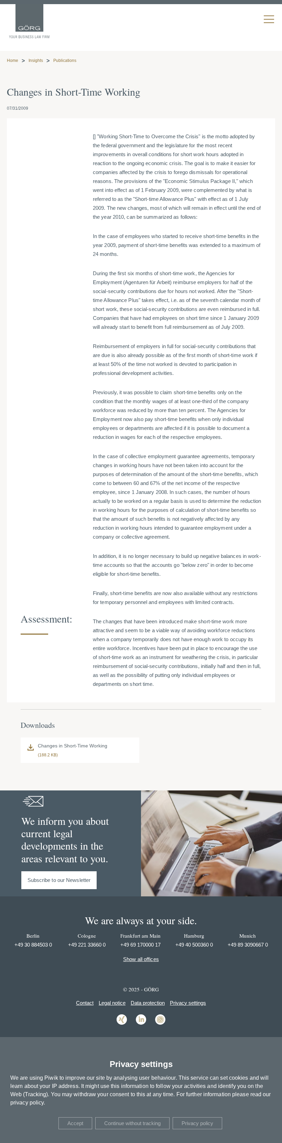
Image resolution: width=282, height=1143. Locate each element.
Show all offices (141, 959)
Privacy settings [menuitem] (188, 1003)
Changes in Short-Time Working (72, 745)
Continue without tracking (132, 1123)
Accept (75, 1123)
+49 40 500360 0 (194, 945)
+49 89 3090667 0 (248, 945)
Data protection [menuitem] (148, 1003)
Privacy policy (197, 1123)
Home (12, 60)
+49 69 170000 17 (140, 945)
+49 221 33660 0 (87, 945)
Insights (36, 60)
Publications (64, 60)
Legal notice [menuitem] (112, 1003)
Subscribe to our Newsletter (59, 880)
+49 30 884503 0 (33, 945)
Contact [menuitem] (85, 1003)
